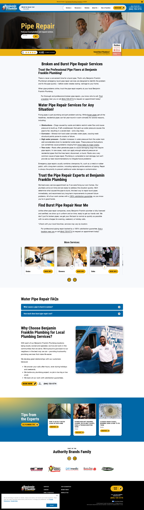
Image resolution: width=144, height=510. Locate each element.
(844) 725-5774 (135, 9)
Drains (76, 429)
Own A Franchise (49, 492)
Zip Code (25, 35)
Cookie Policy (14, 501)
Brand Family (65, 489)
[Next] (75, 280)
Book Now (118, 8)
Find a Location (26, 8)
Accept (52, 505)
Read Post (53, 426)
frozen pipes (92, 115)
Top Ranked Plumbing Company (73, 1)
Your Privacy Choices (119, 501)
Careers (46, 489)
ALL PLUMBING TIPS (28, 424)
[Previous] (69, 280)
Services (46, 486)
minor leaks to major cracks (88, 145)
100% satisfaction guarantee (81, 196)
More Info (47, 271)
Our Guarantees (66, 486)
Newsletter (64, 492)
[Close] (57, 495)
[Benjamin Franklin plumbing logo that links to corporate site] (9, 8)
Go (36, 36)
